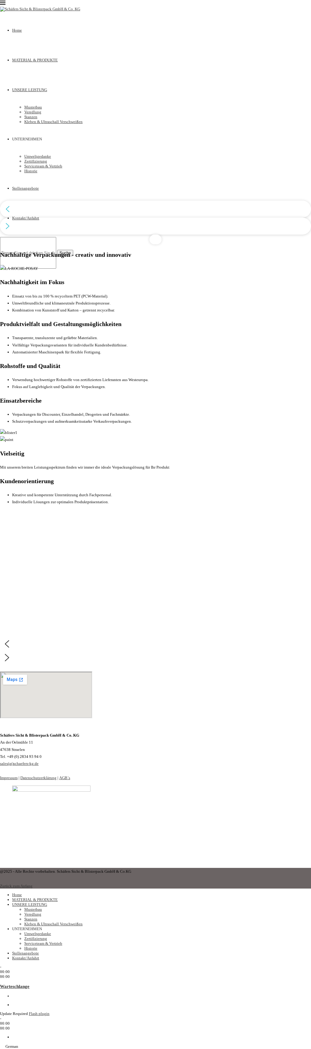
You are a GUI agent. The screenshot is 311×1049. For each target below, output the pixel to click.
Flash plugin (39, 1013)
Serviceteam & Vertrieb (43, 943)
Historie (30, 948)
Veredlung (32, 914)
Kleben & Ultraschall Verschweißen (53, 924)
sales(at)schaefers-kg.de (19, 763)
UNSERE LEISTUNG (29, 904)
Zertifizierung (35, 938)
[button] (155, 209)
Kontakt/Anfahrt (25, 218)
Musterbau (33, 909)
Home (17, 895)
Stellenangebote (25, 953)
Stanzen (30, 919)
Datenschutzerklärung (38, 778)
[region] (155, 137)
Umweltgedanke (37, 933)
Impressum (9, 778)
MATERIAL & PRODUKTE (35, 899)
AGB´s (64, 778)
